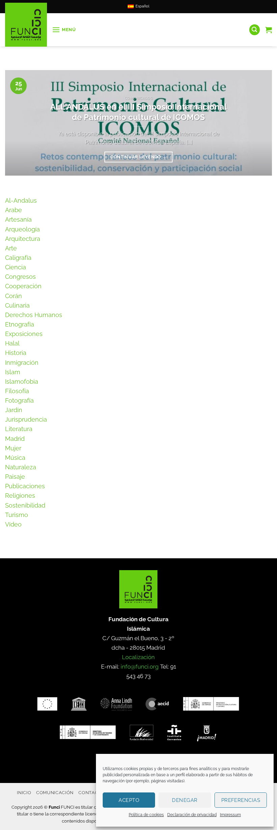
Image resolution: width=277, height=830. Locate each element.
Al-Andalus (21, 200)
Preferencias (240, 800)
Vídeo (13, 524)
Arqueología (22, 229)
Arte (11, 248)
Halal (12, 343)
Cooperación (23, 286)
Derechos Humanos (33, 314)
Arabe (13, 210)
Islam (12, 372)
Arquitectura (22, 238)
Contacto (91, 792)
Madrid (15, 438)
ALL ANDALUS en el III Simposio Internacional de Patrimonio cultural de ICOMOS (138, 112)
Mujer (13, 448)
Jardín (13, 409)
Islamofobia (21, 381)
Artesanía (18, 219)
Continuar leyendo (138, 156)
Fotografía (19, 400)
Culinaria (17, 305)
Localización (138, 657)
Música (15, 457)
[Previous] (19, 122)
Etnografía (19, 324)
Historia (15, 352)
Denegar (184, 800)
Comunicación (55, 792)
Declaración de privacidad (192, 814)
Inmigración (22, 362)
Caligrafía (18, 257)
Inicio (24, 792)
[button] (64, 30)
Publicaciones (25, 486)
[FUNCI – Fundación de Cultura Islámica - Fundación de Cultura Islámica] (26, 25)
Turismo (16, 514)
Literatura (18, 428)
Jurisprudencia (26, 419)
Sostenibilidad (25, 505)
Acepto (129, 800)
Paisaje (15, 476)
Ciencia (15, 267)
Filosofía (17, 391)
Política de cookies (146, 814)
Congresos (20, 276)
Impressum (230, 814)
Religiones (20, 495)
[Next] (258, 122)
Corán (13, 295)
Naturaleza (20, 467)
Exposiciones (24, 333)
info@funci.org (140, 666)
